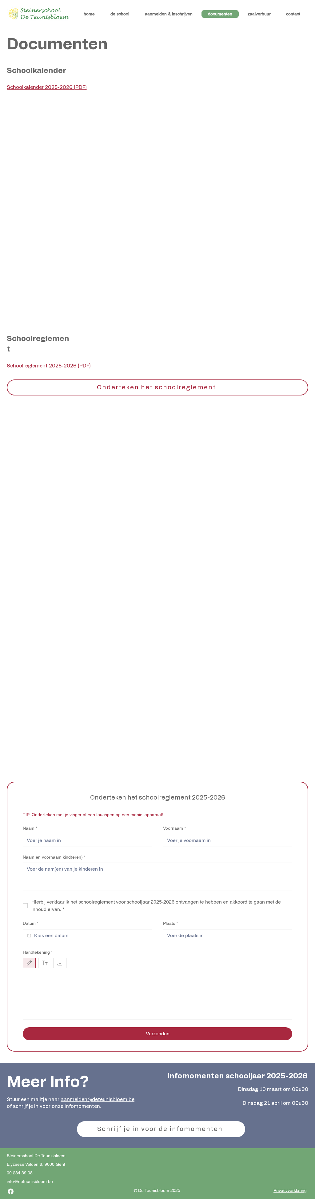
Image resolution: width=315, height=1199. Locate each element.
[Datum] (29, 935)
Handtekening (38, 952)
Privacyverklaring (290, 1190)
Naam (30, 828)
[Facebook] (10, 1191)
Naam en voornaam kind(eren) (54, 857)
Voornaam (174, 828)
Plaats (170, 923)
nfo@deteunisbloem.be (30, 1181)
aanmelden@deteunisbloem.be (97, 1099)
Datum (30, 923)
